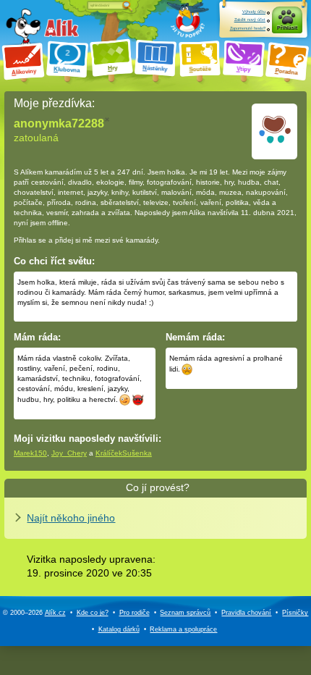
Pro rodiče (134, 612)
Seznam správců (185, 612)
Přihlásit (287, 27)
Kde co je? (92, 612)
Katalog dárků (119, 629)
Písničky (295, 612)
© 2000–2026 (34, 612)
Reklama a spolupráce (183, 629)
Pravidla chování (246, 612)
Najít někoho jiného (71, 518)
